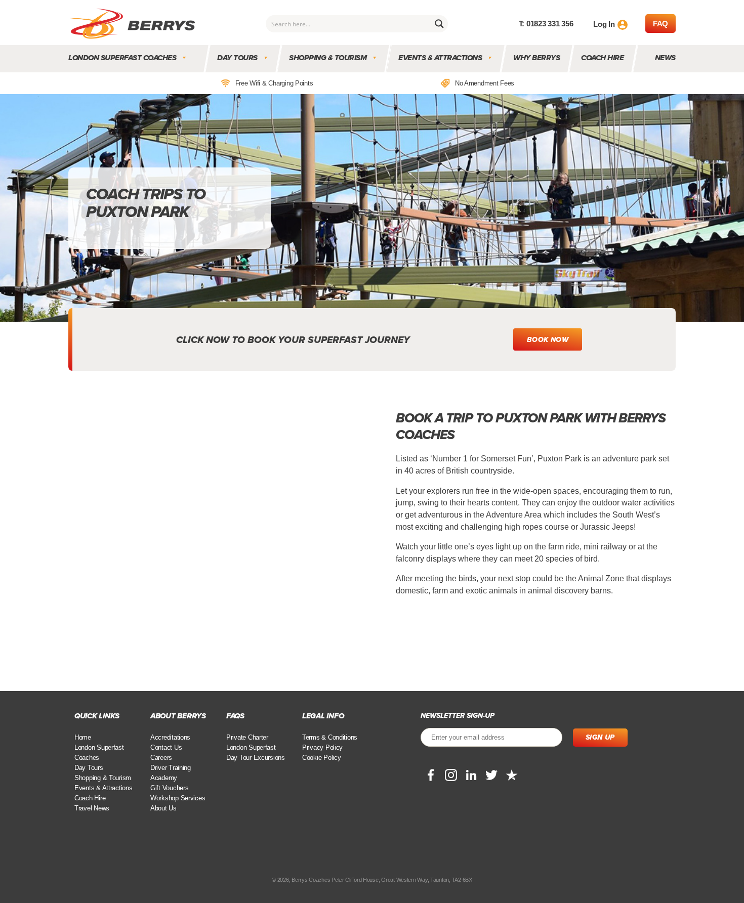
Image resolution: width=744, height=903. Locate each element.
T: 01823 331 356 (546, 23)
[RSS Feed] (512, 775)
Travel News (91, 808)
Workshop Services (177, 798)
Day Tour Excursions (255, 757)
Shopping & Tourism (328, 57)
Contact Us (166, 747)
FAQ (660, 23)
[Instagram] (451, 775)
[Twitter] (491, 775)
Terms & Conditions (329, 737)
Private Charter (247, 737)
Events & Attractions (440, 57)
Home (82, 737)
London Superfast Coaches (122, 57)
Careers (161, 757)
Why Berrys (537, 57)
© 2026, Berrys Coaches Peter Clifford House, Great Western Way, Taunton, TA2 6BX (372, 880)
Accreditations (170, 737)
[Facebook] (431, 775)
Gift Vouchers (169, 788)
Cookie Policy (321, 757)
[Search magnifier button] (439, 23)
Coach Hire (603, 57)
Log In (603, 24)
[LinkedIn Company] (471, 775)
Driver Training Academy (170, 773)
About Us (163, 808)
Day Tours (238, 57)
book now (548, 339)
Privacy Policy (322, 747)
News (665, 57)
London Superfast (251, 747)
